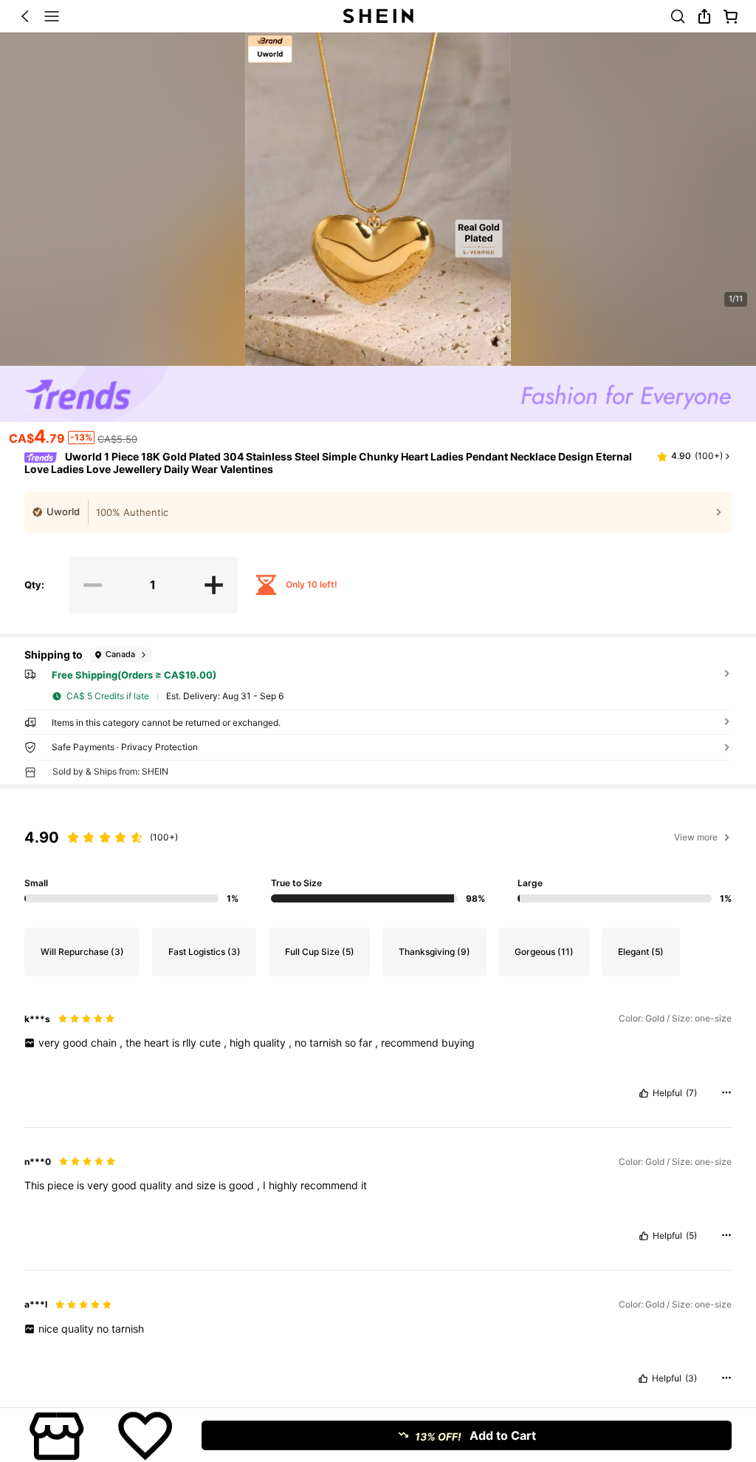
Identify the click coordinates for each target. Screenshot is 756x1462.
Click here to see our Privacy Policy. (302, 1334)
